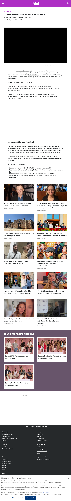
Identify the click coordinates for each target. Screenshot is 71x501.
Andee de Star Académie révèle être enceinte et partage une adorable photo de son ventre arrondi (52, 206)
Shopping (5, 459)
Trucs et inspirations (7, 449)
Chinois (39, 436)
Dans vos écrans (6, 436)
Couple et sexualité (42, 451)
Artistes (4, 440)
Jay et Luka (46, 94)
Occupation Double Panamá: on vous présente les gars (19, 384)
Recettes (4, 446)
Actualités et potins (7, 434)
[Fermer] (68, 478)
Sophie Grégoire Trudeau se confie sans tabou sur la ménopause (19, 320)
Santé (38, 446)
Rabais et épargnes (7, 461)
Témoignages (40, 449)
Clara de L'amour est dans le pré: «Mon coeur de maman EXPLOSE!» (32, 174)
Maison (4, 465)
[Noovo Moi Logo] (35, 3)
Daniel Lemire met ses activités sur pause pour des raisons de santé (17, 205)
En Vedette (7, 11)
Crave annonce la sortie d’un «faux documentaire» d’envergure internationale (50, 263)
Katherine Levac (33, 75)
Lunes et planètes (42, 440)
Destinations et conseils (43, 459)
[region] (35, 488)
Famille (38, 453)
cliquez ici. (46, 492)
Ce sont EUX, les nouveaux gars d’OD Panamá (17, 357)
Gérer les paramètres (18, 497)
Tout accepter (31, 497)
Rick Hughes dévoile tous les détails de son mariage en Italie (19, 234)
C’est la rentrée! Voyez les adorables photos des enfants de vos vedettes (18, 292)
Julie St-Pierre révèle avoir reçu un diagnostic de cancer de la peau (50, 292)
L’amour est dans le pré (24, 71)
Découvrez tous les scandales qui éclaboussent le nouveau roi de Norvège (52, 234)
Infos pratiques (6, 463)
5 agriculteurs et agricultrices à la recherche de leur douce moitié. (39, 150)
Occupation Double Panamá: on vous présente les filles (52, 357)
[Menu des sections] (3, 3)
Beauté (4, 467)
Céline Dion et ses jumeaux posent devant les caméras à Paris (17, 262)
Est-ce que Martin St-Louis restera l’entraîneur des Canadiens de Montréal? (50, 321)
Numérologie (40, 438)
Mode (3, 469)
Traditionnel (40, 434)
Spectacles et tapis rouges (9, 438)
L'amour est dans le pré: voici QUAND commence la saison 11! (30, 168)
